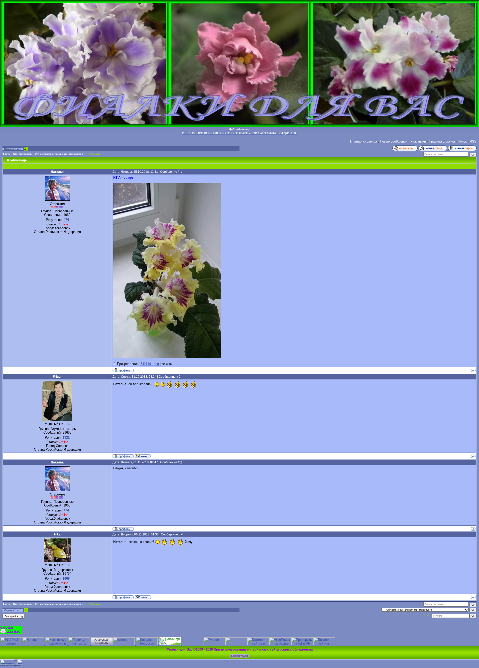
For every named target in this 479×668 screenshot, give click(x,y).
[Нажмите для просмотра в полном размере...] (167, 357)
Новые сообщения (393, 141)
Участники (418, 141)
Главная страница (363, 141)
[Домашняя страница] (143, 455)
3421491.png (149, 364)
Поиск (462, 141)
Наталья (57, 171)
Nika (57, 534)
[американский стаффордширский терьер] (102, 644)
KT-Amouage (93, 154)
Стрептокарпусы (22, 154)
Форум (6, 154)
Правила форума (442, 141)
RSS (473, 141)
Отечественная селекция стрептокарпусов (59, 154)
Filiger (57, 376)
